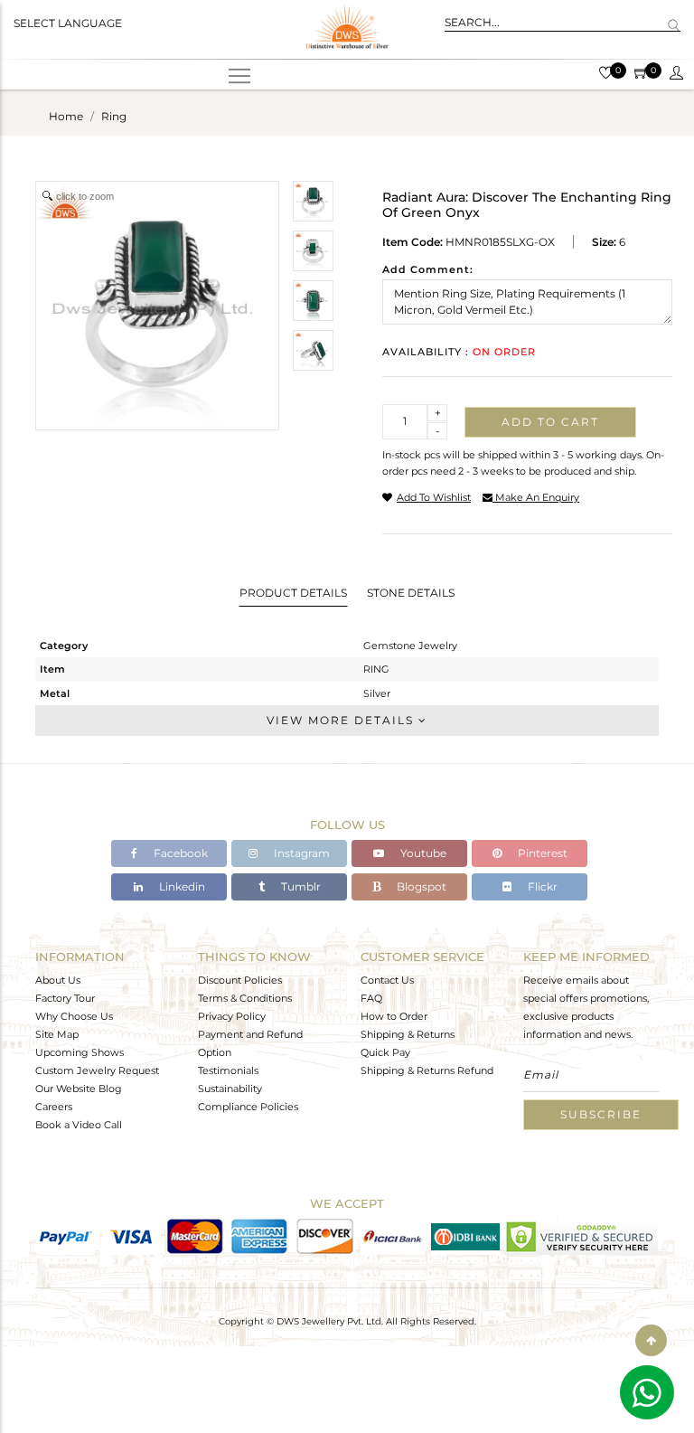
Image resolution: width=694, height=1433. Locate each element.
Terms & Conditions (245, 998)
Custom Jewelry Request (97, 1070)
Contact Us (387, 980)
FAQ (371, 998)
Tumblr (299, 886)
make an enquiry (535, 497)
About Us (57, 980)
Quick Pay (385, 1052)
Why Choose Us (74, 1016)
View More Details (342, 720)
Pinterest (541, 853)
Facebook (179, 853)
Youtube (422, 853)
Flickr (541, 886)
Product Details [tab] (293, 592)
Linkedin (180, 886)
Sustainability (230, 1088)
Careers (53, 1106)
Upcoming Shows (79, 1052)
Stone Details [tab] (411, 592)
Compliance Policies (248, 1106)
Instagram (300, 853)
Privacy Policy (232, 1016)
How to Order (394, 1016)
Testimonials (228, 1070)
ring (114, 116)
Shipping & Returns (408, 1034)
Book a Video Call (78, 1124)
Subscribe (601, 1114)
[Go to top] (651, 1340)
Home (66, 116)
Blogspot (420, 886)
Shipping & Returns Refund (427, 1070)
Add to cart (550, 422)
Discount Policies (240, 980)
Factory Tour (65, 998)
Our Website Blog (78, 1088)
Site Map (57, 1034)
